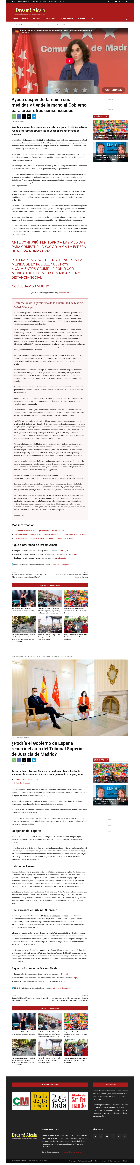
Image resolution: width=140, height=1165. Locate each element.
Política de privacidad (85, 1161)
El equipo (35, 1)
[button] (125, 19)
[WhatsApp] (123, 1)
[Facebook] (108, 1)
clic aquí (63, 551)
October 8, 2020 (64, 293)
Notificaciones (52, 1)
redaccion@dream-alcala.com (71, 1152)
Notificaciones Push (114, 1161)
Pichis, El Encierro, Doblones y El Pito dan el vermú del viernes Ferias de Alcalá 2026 (75, 637)
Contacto (61, 1)
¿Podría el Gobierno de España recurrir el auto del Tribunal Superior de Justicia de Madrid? (50, 534)
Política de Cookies (100, 1161)
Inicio (15, 19)
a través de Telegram (61, 565)
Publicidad (43, 1)
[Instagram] (112, 1)
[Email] (29, 116)
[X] (119, 1)
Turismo (81, 19)
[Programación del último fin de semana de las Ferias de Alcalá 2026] (24, 598)
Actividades (50, 19)
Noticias (24, 19)
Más (91, 19)
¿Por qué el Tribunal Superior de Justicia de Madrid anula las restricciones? (44, 538)
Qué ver (36, 19)
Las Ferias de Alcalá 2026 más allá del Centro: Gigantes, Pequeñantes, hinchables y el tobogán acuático (49, 611)
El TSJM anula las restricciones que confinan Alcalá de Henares (39, 531)
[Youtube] (126, 1)
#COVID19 (53, 247)
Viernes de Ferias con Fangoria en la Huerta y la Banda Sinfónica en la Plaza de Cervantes (49, 637)
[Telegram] (116, 1)
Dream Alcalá (16, 25)
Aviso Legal (72, 1161)
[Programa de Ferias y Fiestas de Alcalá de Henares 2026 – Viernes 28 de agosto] (76, 598)
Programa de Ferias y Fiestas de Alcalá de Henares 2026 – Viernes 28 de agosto (75, 611)
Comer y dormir (66, 19)
